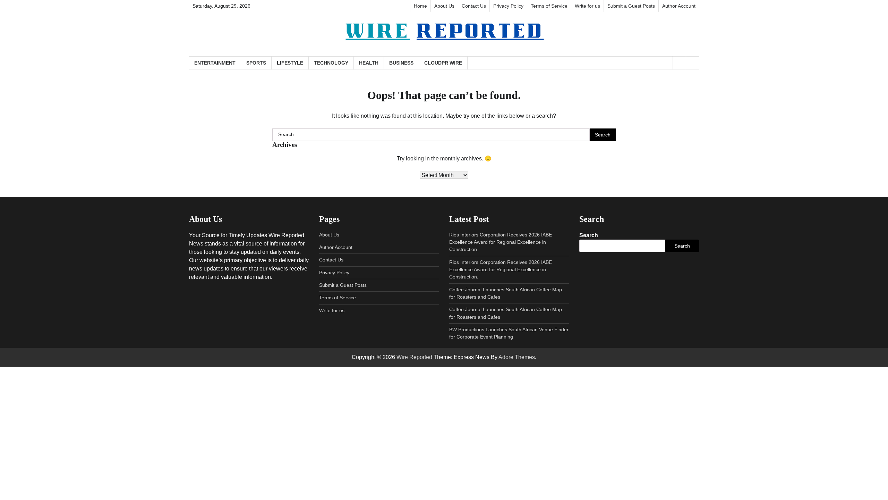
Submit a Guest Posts (631, 6)
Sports (256, 63)
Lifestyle (290, 63)
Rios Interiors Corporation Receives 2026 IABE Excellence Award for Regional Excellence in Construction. (500, 242)
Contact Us (474, 6)
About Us (444, 6)
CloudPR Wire (443, 63)
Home (420, 6)
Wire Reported (414, 357)
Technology (331, 63)
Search (588, 235)
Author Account (678, 6)
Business (401, 63)
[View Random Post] (679, 62)
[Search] (692, 62)
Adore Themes (516, 357)
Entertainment (215, 63)
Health (368, 63)
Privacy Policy (508, 6)
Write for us (587, 6)
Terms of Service (549, 6)
